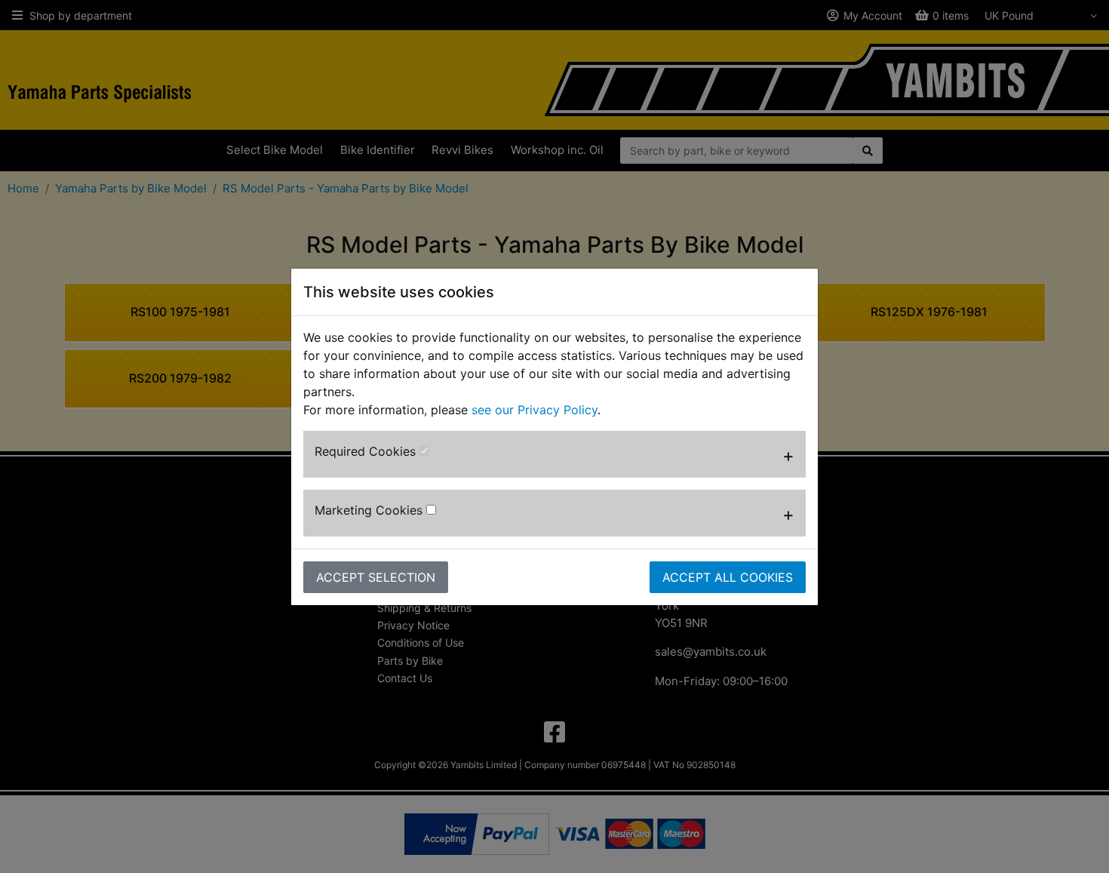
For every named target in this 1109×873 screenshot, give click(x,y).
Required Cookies (367, 451)
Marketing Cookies (370, 510)
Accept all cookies (727, 577)
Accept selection (375, 577)
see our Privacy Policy (535, 409)
